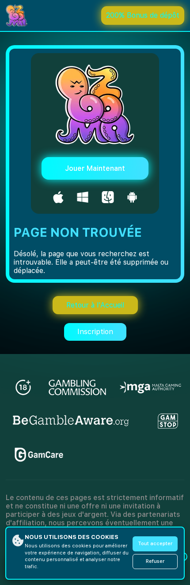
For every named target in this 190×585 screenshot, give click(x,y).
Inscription (95, 331)
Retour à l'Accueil (95, 305)
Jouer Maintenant (95, 168)
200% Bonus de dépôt (142, 15)
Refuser (155, 561)
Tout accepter (155, 544)
